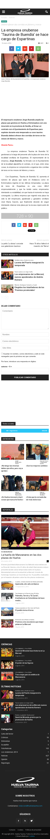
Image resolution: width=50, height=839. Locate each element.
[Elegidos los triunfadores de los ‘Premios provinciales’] (7, 288)
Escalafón (5, 745)
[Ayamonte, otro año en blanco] (7, 585)
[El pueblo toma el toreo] (7, 611)
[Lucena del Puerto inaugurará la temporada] (7, 264)
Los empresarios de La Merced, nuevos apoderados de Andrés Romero (29, 277)
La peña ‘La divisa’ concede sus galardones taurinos (12, 244)
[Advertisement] (25, 4)
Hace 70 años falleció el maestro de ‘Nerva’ (39, 244)
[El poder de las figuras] (7, 664)
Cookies (20, 830)
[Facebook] (18, 820)
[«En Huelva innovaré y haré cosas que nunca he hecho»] (12, 483)
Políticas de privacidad (33, 830)
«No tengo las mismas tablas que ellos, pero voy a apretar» (12, 468)
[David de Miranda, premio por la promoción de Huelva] (7, 718)
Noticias (4, 21)
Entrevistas (5, 458)
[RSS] (25, 820)
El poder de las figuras (24, 663)
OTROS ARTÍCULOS (10, 255)
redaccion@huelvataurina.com (30, 806)
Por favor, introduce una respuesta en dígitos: (18, 361)
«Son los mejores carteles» (37, 466)
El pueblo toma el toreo (24, 610)
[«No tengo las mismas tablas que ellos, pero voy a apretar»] (12, 452)
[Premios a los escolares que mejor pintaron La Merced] (7, 623)
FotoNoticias (6, 748)
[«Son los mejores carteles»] (37, 452)
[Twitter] (31, 820)
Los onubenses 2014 (9, 752)
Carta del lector (7, 734)
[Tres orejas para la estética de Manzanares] (7, 676)
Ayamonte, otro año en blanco (27, 584)
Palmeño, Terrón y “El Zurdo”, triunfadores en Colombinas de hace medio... (29, 598)
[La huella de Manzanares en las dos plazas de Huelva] (25, 532)
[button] (46, 12)
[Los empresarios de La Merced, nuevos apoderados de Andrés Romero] (7, 275)
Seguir (44, 431)
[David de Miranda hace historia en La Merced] (7, 652)
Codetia (32, 836)
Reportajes (5, 548)
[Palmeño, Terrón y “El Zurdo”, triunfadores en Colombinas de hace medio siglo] (7, 597)
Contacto (12, 830)
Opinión (4, 759)
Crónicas (4, 737)
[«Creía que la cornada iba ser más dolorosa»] (37, 483)
